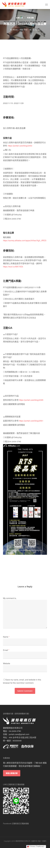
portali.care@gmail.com (19, 734)
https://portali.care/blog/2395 (31, 400)
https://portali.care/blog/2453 (20, 145)
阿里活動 (30, 17)
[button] (46, 4)
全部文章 (19, 17)
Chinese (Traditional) (36, 846)
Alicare (15, 29)
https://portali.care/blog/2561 (31, 420)
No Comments (34, 29)
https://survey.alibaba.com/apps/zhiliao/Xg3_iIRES (24, 240)
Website (6, 663)
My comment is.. (10, 598)
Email (6, 650)
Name (6, 636)
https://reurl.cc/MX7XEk (13, 266)
